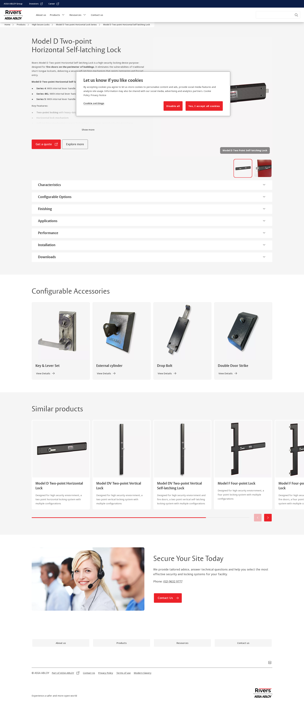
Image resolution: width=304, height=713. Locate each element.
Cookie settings (93, 103)
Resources (75, 14)
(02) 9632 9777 (172, 581)
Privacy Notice (98, 95)
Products (55, 14)
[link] (36, 3)
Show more (88, 129)
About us (41, 14)
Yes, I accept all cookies (204, 106)
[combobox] (278, 15)
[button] (63, 15)
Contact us (97, 14)
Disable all (173, 106)
